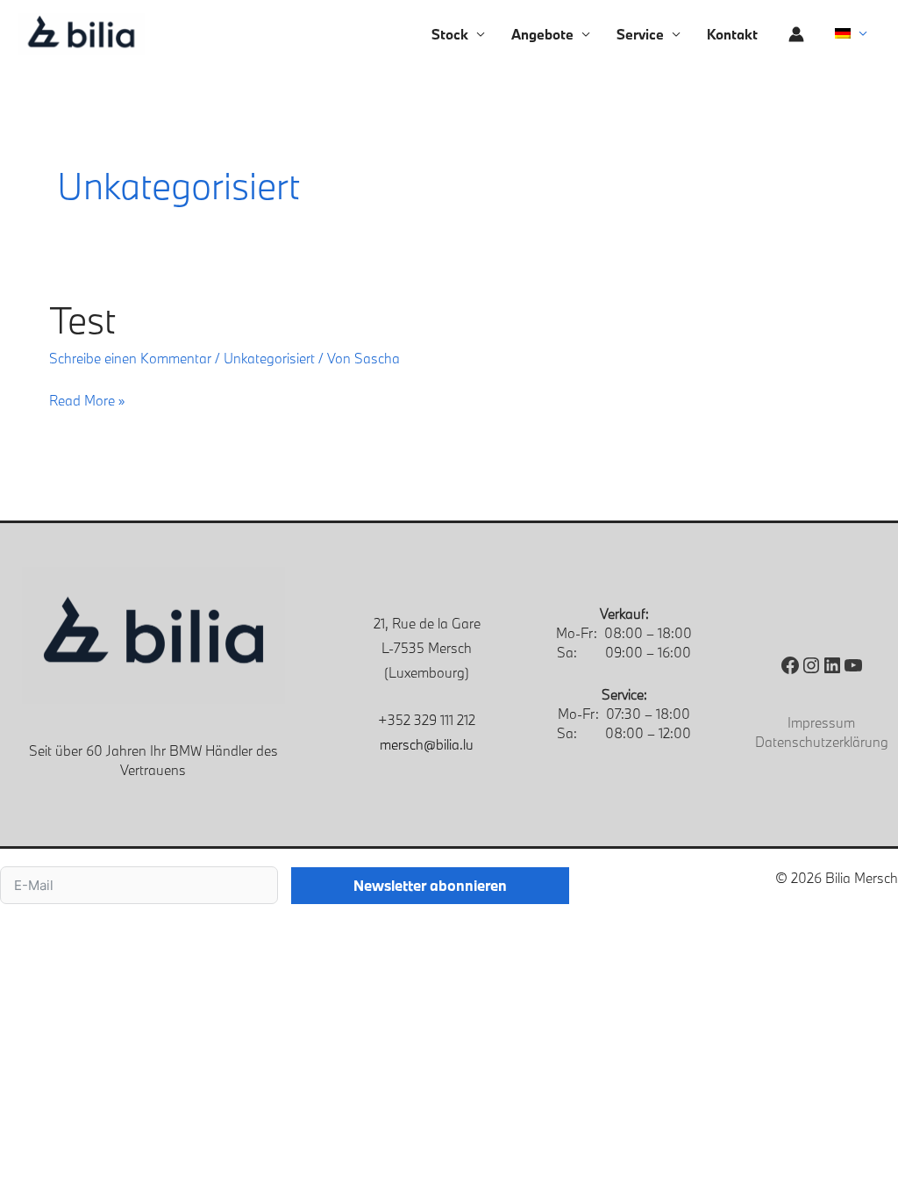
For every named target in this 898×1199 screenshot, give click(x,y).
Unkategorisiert (269, 358)
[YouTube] (853, 665)
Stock (449, 34)
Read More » (87, 399)
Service (640, 34)
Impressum (821, 722)
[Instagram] (811, 665)
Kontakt (732, 34)
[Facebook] (790, 665)
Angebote (542, 34)
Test (82, 319)
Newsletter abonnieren (430, 885)
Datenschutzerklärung (821, 741)
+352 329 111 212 (426, 720)
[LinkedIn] (832, 665)
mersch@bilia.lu (427, 744)
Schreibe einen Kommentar (130, 358)
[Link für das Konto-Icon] (796, 34)
